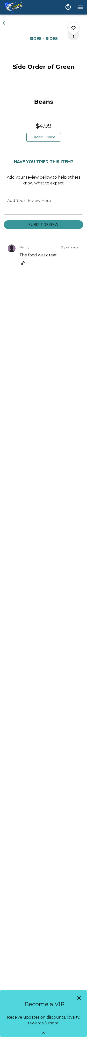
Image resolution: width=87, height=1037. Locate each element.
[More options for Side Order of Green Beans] (73, 28)
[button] (6, 23)
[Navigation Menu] (80, 7)
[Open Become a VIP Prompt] (43, 1033)
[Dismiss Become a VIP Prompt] (79, 998)
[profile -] (68, 7)
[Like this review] (24, 263)
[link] (43, 137)
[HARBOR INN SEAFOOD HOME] (25, 7)
